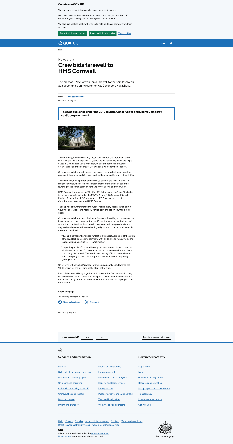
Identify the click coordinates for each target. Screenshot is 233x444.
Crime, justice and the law (71, 393)
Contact (115, 421)
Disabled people (66, 399)
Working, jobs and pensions (111, 404)
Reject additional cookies (102, 33)
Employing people (107, 372)
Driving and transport (68, 404)
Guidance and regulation (150, 377)
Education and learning (109, 366)
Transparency (145, 393)
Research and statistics (150, 383)
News (141, 372)
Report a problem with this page (156, 337)
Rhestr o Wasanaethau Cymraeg (74, 425)
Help (60, 421)
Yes (89, 337)
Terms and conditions (131, 421)
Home (60, 50)
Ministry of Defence (77, 97)
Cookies (79, 421)
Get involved (144, 404)
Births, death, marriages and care (74, 372)
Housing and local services (111, 383)
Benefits (62, 366)
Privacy (69, 421)
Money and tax (105, 388)
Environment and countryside (112, 377)
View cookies (124, 33)
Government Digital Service (105, 425)
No (104, 337)
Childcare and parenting (70, 383)
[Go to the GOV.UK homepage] (68, 43)
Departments (145, 366)
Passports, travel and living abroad (115, 393)
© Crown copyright (165, 436)
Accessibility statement (97, 421)
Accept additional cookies (72, 33)
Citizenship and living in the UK (73, 388)
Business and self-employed (72, 377)
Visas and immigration (109, 399)
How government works (150, 399)
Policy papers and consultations (154, 388)
